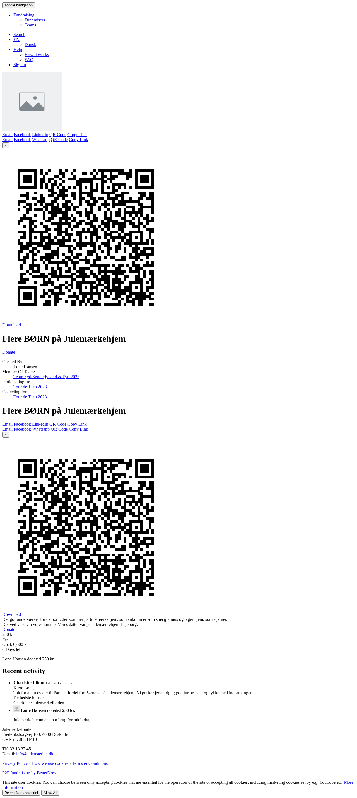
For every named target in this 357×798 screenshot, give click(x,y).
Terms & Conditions (90, 763)
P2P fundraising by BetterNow (29, 772)
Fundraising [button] (23, 15)
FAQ (29, 59)
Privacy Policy (15, 763)
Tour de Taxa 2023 (30, 386)
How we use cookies (50, 763)
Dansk (30, 44)
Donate (8, 352)
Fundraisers (35, 20)
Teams (30, 25)
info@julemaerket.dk (34, 753)
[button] (16, 39)
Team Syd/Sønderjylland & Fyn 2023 (46, 376)
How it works (37, 54)
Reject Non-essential (21, 793)
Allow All (50, 793)
